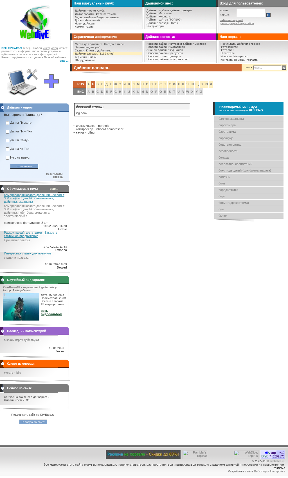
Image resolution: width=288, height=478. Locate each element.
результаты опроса (54, 175)
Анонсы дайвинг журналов (165, 49)
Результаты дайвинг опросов (240, 43)
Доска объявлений (87, 20)
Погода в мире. (114, 44)
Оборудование (85, 60)
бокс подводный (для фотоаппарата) (245, 170)
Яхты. (175, 22)
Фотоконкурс (229, 46)
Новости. (226, 56)
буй (221, 209)
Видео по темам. (108, 17)
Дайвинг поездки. (158, 22)
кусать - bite (12, 372)
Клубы (101, 10)
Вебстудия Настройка (269, 471)
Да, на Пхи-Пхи (21, 131)
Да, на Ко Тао (19, 148)
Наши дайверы (85, 23)
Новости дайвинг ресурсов (165, 53)
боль (222, 183)
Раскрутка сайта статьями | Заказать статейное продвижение (30, 234)
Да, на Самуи (19, 140)
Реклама (252, 59)
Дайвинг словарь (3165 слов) (94, 53)
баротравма (227, 131)
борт (222, 196)
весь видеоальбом (51, 312)
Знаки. (93, 56)
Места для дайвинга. (89, 44)
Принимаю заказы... (18, 240)
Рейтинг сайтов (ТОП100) (164, 19)
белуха (224, 157)
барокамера (227, 125)
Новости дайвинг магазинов (166, 46)
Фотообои (227, 49)
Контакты (226, 59)
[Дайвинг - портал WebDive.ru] (35, 42)
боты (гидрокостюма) (234, 202)
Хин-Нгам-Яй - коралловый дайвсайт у (30, 287)
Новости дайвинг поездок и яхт (168, 59)
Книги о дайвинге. (98, 50)
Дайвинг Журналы (159, 16)
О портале (227, 53)
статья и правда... (17, 257)
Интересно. (241, 56)
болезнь (224, 177)
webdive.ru (277, 461)
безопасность (228, 151)
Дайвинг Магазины (159, 13)
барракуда (226, 138)
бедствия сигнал (230, 144)
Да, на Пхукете (21, 122)
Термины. (81, 56)
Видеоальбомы (85, 17)
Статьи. (80, 50)
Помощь (239, 59)
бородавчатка (228, 189)
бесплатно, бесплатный (235, 164)
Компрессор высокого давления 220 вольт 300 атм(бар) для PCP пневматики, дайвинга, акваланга (34, 198)
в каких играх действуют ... (23, 340)
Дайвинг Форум (85, 10)
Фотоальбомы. (85, 13)
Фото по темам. (106, 13)
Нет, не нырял (20, 157)
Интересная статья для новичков (27, 253)
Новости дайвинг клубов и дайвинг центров (176, 43)
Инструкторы (155, 26)
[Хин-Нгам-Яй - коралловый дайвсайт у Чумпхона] (21, 319)
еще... (54, 188)
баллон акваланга (231, 118)
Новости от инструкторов (164, 56)
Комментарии (84, 26)
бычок (223, 215)
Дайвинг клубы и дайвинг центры (169, 10)
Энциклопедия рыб (87, 47)
